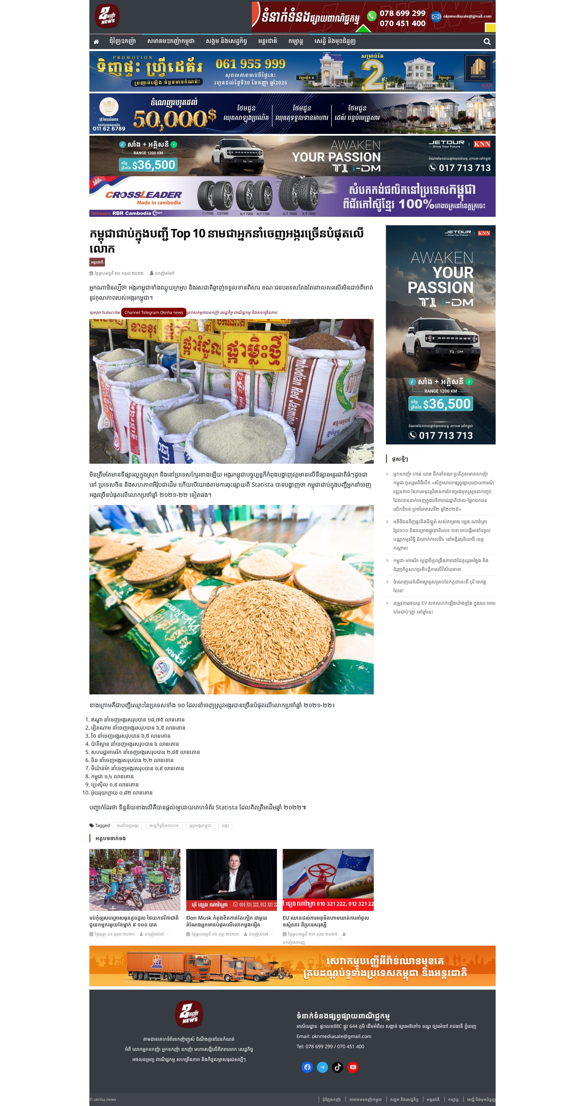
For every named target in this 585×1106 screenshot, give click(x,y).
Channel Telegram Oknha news (154, 312)
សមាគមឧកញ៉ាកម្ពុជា (171, 41)
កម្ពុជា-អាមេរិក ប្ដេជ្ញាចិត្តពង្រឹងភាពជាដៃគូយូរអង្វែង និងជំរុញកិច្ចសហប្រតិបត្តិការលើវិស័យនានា (441, 564)
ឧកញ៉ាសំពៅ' (165, 273)
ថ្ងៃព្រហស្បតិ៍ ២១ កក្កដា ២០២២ (119, 273)
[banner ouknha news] (374, 16)
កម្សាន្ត (295, 41)
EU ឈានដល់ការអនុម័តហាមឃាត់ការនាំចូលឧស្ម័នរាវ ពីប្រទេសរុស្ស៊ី (326, 921)
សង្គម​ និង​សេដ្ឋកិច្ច (226, 41)
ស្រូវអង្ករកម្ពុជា (200, 825)
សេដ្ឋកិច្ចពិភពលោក (164, 825)
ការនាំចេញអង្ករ (127, 825)
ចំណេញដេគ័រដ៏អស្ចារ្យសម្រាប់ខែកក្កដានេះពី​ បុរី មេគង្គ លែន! (439, 586)
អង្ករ (225, 825)
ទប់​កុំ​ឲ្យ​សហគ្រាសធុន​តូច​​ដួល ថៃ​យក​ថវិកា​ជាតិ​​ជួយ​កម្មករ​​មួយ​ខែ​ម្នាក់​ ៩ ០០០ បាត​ (134, 921)
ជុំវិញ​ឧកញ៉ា (122, 41)
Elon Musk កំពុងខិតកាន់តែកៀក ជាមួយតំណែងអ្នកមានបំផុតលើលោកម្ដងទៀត (226, 921)
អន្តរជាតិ (267, 41)
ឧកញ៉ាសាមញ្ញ (294, 942)
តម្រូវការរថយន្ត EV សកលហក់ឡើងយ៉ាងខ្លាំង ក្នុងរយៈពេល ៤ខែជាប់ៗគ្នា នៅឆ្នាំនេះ (444, 607)
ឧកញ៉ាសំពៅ (154, 934)
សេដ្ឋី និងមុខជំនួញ (335, 41)
